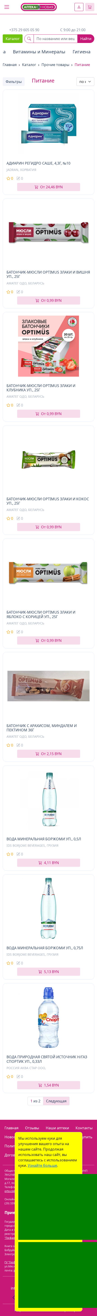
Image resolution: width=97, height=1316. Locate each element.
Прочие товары (55, 64)
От (51, 186)
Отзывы (32, 1127)
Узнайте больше (42, 1165)
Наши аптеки (57, 1127)
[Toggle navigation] (7, 7)
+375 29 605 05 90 (24, 29)
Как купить (82, 1136)
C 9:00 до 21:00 (72, 29)
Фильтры (14, 81)
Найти (85, 38)
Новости (12, 1136)
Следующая (56, 1101)
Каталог (13, 38)
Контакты (84, 1127)
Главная (10, 64)
